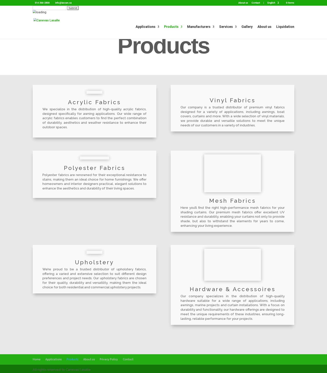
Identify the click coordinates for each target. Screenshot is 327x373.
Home (36, 359)
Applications (145, 27)
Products (171, 27)
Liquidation (285, 27)
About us (243, 3)
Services (226, 27)
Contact (255, 3)
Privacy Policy (109, 359)
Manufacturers (198, 27)
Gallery (247, 27)
